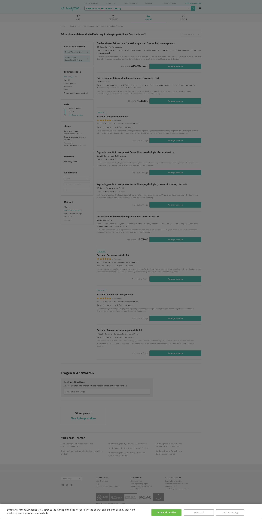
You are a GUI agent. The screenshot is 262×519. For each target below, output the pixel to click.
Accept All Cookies (166, 512)
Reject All (199, 512)
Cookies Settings (230, 512)
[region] (131, 511)
